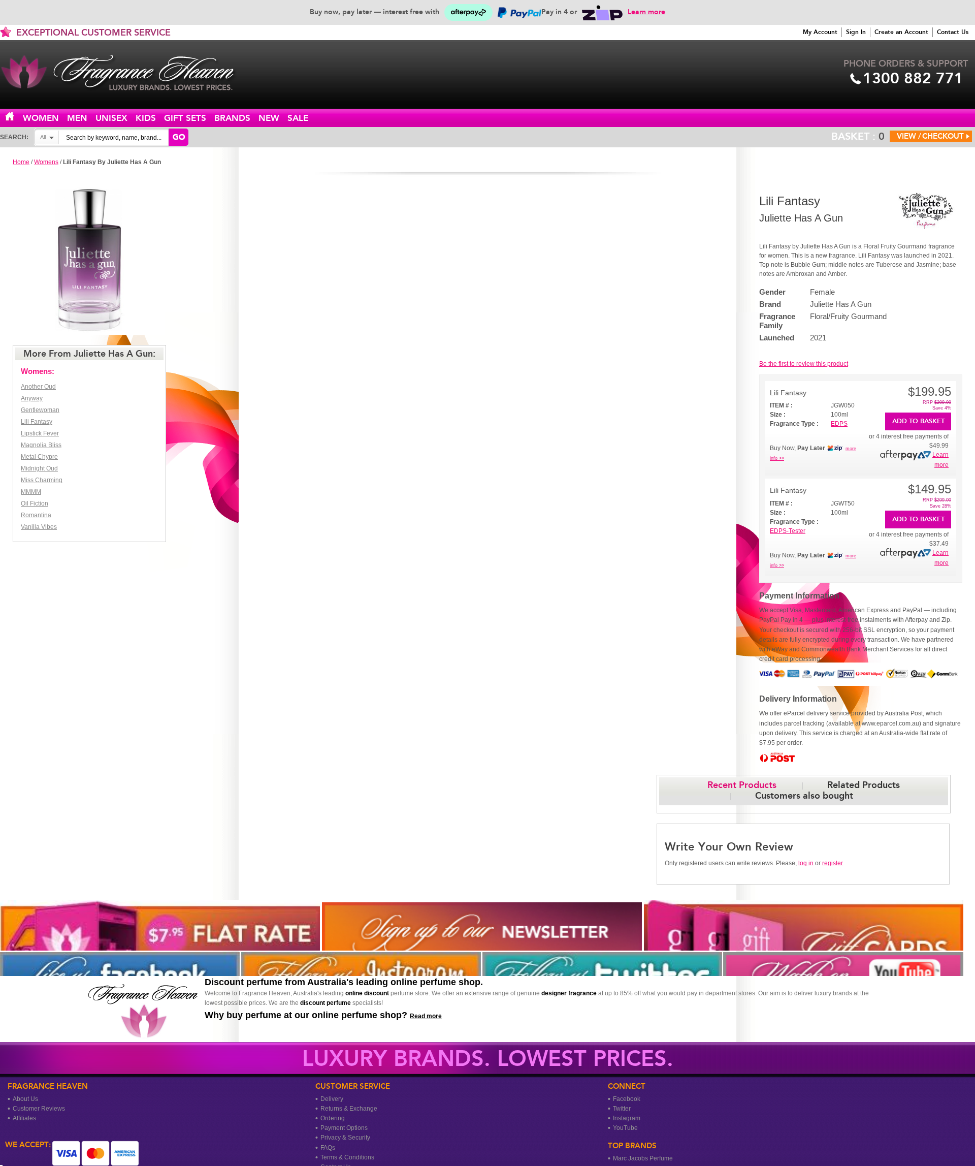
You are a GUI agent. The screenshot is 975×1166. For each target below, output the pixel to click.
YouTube (625, 1127)
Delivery (331, 1098)
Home (15, 117)
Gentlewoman (40, 410)
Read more (426, 1016)
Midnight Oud (39, 468)
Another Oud (38, 386)
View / (909, 136)
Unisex (111, 118)
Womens (46, 162)
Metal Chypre (39, 456)
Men (77, 118)
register (832, 863)
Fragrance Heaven (127, 72)
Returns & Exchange (348, 1108)
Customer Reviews (39, 1108)
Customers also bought (804, 795)
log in (806, 863)
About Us (25, 1098)
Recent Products (741, 785)
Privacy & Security (345, 1137)
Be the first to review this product (803, 363)
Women (41, 118)
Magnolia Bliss (41, 445)
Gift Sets (185, 118)
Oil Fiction (34, 503)
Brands (232, 118)
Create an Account (901, 32)
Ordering (332, 1118)
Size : (778, 414)
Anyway (32, 398)
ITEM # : (781, 405)
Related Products (863, 785)
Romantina (36, 515)
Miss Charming (41, 480)
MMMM (31, 491)
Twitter (622, 1108)
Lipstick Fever (40, 433)
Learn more (646, 12)
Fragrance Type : (794, 423)
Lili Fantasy (36, 421)
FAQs (327, 1147)
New (268, 118)
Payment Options (344, 1127)
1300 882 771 (913, 78)
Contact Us (952, 32)
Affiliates (24, 1118)
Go (179, 137)
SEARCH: (14, 137)
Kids (146, 118)
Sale (297, 118)
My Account (820, 32)
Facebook (626, 1098)
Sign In (856, 32)
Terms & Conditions (347, 1157)
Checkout (943, 136)
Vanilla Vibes (39, 526)
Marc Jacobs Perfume (643, 1158)
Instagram (626, 1118)
